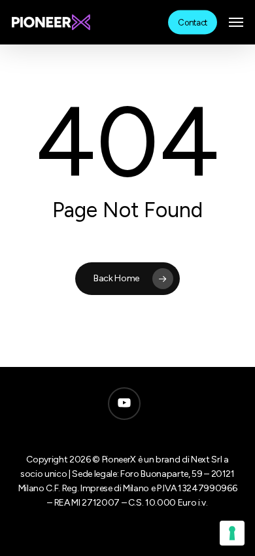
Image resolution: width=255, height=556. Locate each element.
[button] (236, 22)
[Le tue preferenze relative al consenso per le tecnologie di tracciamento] (232, 533)
